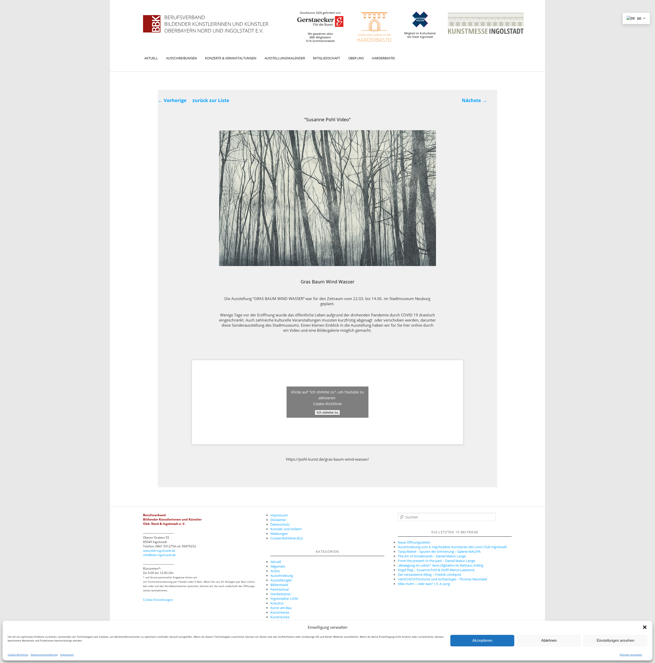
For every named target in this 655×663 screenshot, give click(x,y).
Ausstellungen (281, 580)
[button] (644, 627)
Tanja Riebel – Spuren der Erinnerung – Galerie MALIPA (439, 551)
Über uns (356, 58)
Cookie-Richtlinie (18, 654)
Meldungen (279, 533)
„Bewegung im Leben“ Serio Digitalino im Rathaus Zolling (440, 565)
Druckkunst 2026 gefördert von (320, 13)
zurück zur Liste (210, 100)
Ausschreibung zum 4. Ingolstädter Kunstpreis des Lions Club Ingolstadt (452, 547)
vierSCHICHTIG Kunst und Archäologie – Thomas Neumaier (442, 579)
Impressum (67, 654)
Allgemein (277, 566)
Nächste (474, 100)
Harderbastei (383, 58)
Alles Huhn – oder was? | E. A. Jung (424, 583)
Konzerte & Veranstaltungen (230, 58)
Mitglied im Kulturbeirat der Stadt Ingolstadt (420, 35)
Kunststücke (279, 617)
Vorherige (172, 100)
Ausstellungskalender (285, 58)
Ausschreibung (281, 575)
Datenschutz (280, 524)
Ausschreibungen (181, 58)
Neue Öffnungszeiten (414, 542)
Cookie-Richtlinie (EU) (286, 538)
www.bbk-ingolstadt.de (159, 550)
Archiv (275, 571)
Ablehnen (549, 640)
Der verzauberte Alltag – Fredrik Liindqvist (429, 574)
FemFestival (279, 589)
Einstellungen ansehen (615, 640)
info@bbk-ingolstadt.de (159, 555)
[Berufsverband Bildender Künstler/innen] (151, 23)
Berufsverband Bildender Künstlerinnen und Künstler (216, 20)
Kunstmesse (279, 612)
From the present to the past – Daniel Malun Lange (436, 560)
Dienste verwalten (631, 654)
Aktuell (151, 58)
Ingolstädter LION (284, 598)
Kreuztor (277, 603)
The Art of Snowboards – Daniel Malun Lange (432, 556)
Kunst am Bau (281, 607)
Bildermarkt (279, 584)
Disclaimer (278, 519)
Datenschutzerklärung (44, 654)
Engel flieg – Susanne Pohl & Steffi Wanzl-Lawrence (436, 570)
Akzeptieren (482, 640)
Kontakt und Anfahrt (286, 529)
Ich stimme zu (327, 412)
